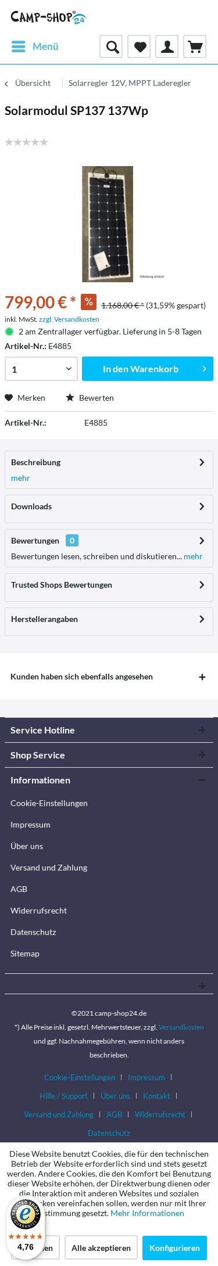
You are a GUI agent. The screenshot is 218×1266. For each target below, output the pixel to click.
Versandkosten (181, 1027)
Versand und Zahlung (48, 867)
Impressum (30, 824)
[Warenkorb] (194, 46)
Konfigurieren (174, 1248)
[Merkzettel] (139, 46)
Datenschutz (33, 932)
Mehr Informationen (147, 1213)
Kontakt (156, 1095)
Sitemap (25, 953)
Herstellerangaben (44, 619)
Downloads (31, 506)
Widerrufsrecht (38, 910)
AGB (18, 889)
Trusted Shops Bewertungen (61, 584)
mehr (20, 478)
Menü (46, 46)
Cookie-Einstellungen (49, 803)
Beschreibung (35, 462)
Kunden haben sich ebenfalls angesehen (81, 676)
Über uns (26, 846)
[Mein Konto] (166, 46)
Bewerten (95, 397)
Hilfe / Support (64, 1095)
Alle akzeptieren (101, 1248)
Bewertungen (35, 540)
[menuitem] (35, 46)
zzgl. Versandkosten (69, 319)
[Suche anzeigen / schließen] (111, 46)
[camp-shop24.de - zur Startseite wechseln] (49, 17)
